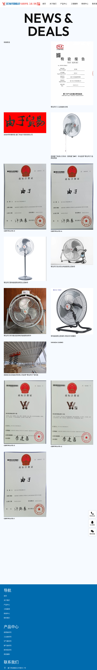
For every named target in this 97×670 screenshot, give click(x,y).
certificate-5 (9, 231)
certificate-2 (56, 446)
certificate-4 (56, 231)
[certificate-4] (72, 165)
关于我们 (7, 600)
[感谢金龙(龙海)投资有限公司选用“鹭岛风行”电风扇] (25, 343)
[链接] (21, 4)
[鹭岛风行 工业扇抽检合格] (72, 43)
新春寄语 (7, 42)
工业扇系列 (7, 637)
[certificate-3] (25, 382)
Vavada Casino (57, 342)
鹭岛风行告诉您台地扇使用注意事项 (63, 266)
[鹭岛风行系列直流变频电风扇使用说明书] (25, 289)
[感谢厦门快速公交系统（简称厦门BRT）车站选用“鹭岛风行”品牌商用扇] (72, 114)
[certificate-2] (72, 382)
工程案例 (7, 609)
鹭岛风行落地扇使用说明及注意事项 (16, 282)
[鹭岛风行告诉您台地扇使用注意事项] (72, 238)
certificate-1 (9, 518)
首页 (5, 596)
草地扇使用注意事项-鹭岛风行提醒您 (63, 336)
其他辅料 (7, 654)
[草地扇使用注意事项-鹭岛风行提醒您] (72, 289)
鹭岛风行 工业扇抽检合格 (59, 107)
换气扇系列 (7, 645)
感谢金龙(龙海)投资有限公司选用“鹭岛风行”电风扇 (21, 375)
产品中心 (7, 605)
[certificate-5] (25, 165)
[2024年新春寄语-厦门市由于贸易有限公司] (25, 114)
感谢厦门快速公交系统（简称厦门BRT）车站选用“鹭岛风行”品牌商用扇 (72, 157)
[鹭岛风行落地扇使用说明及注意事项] (25, 238)
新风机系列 (7, 650)
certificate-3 (9, 445)
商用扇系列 (7, 632)
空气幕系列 (7, 641)
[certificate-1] (25, 453)
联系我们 (7, 618)
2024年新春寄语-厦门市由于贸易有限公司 (18, 135)
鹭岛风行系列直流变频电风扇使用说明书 (17, 336)
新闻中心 (7, 613)
